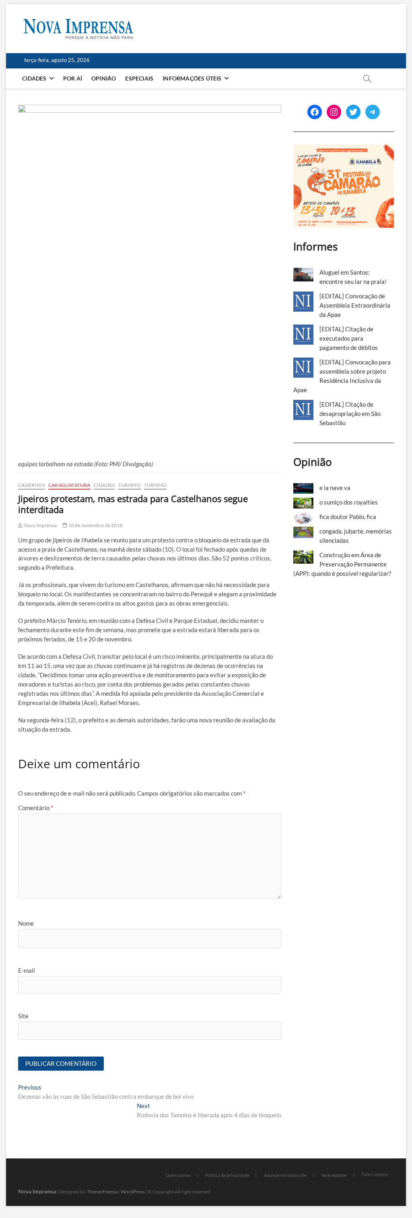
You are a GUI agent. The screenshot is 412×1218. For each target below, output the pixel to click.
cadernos (31, 485)
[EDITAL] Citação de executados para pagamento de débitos (348, 338)
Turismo (129, 485)
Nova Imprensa (40, 525)
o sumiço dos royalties (348, 502)
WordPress (132, 1192)
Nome (26, 923)
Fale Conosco (375, 1174)
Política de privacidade (227, 1175)
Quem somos (178, 1175)
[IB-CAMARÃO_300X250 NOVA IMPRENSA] (343, 148)
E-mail (26, 970)
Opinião (103, 78)
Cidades (34, 78)
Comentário (35, 807)
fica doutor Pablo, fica (347, 516)
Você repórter (334, 1175)
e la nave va (334, 487)
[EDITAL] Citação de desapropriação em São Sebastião (350, 413)
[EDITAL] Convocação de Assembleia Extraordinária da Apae (354, 305)
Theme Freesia (102, 1192)
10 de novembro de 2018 (95, 525)
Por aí (72, 78)
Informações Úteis (192, 78)
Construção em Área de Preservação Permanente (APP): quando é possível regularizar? (342, 564)
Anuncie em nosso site (285, 1175)
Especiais (139, 78)
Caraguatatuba (69, 485)
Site (23, 1015)
